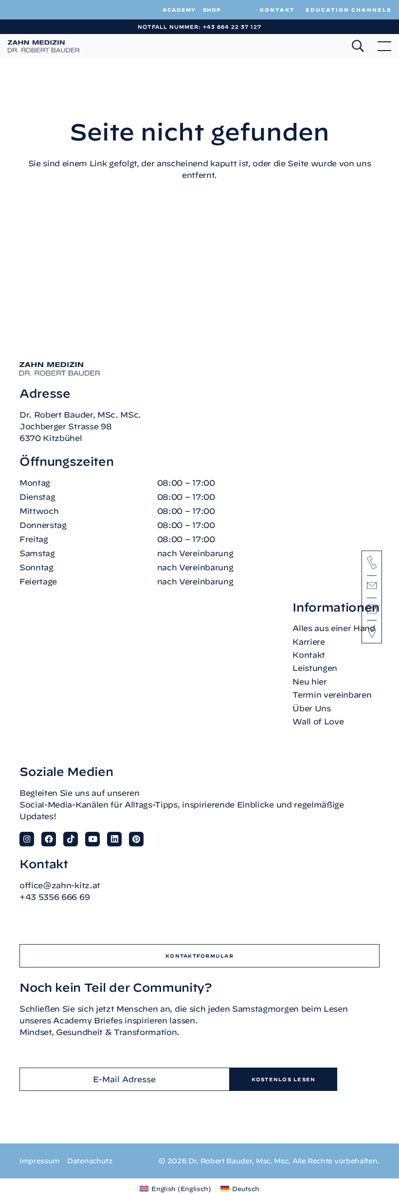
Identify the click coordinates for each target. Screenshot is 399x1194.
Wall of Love (318, 721)
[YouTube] (92, 839)
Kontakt (308, 654)
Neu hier (309, 681)
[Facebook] (48, 839)
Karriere (308, 641)
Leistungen (314, 668)
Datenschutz (89, 1161)
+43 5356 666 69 (54, 897)
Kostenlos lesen (284, 1079)
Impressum (39, 1161)
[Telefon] (372, 562)
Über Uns (311, 708)
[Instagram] (26, 839)
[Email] (372, 587)
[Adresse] (372, 632)
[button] (358, 46)
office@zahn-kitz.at (59, 885)
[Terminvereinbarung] (372, 609)
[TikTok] (70, 839)
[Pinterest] (136, 839)
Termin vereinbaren (331, 694)
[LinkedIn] (114, 839)
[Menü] (384, 46)
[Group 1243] (44, 46)
